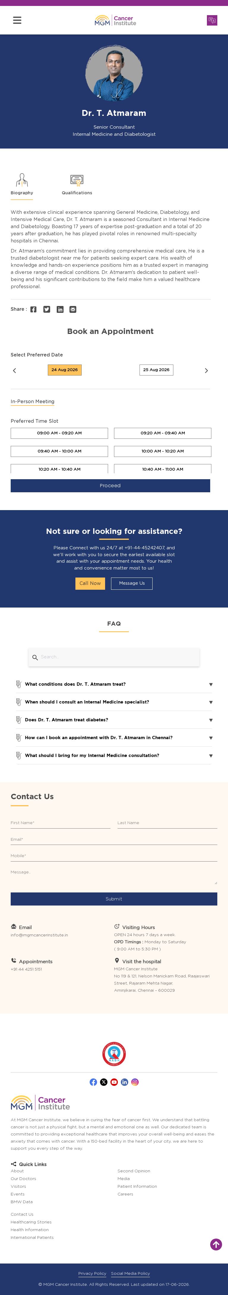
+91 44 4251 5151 (26, 969)
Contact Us (22, 1214)
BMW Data (22, 1202)
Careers (125, 1194)
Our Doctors (23, 1179)
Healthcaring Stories (31, 1222)
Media (124, 1179)
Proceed (110, 485)
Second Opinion (134, 1171)
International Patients (32, 1238)
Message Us (132, 583)
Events (18, 1194)
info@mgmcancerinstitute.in (39, 935)
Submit (114, 899)
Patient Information (137, 1186)
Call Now (90, 583)
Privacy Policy (92, 1274)
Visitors (18, 1186)
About (17, 1171)
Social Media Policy (130, 1274)
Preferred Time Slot (34, 421)
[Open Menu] (17, 20)
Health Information (30, 1230)
